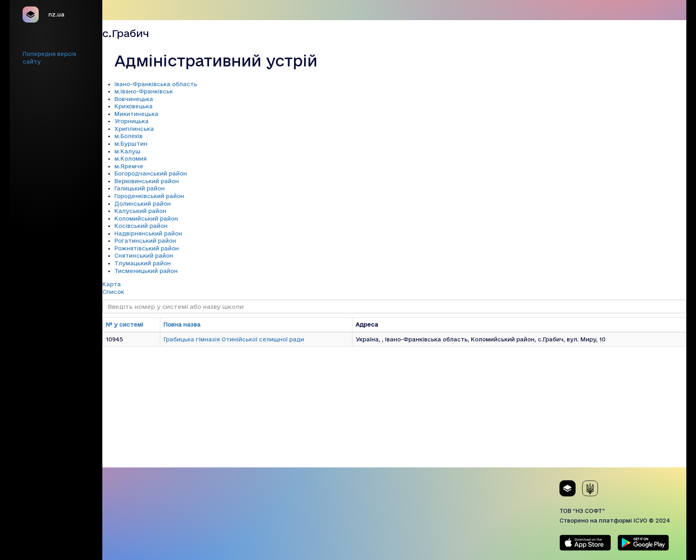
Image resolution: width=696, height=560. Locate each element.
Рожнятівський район (146, 248)
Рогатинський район (145, 241)
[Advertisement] (394, 411)
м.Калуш (127, 151)
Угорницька (131, 121)
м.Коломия (130, 158)
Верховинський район (146, 181)
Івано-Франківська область (155, 84)
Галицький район (139, 188)
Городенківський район (149, 196)
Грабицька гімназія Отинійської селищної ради (234, 339)
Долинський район (142, 203)
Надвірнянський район (148, 233)
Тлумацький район (142, 263)
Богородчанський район (150, 173)
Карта (111, 284)
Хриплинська (134, 129)
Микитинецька (136, 114)
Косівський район (141, 226)
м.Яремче (128, 166)
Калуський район (140, 211)
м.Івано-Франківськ (143, 91)
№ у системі (124, 324)
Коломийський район (146, 218)
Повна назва (182, 324)
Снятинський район (143, 255)
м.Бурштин (130, 144)
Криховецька (133, 106)
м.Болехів (128, 136)
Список (113, 292)
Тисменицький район (146, 271)
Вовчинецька (133, 99)
